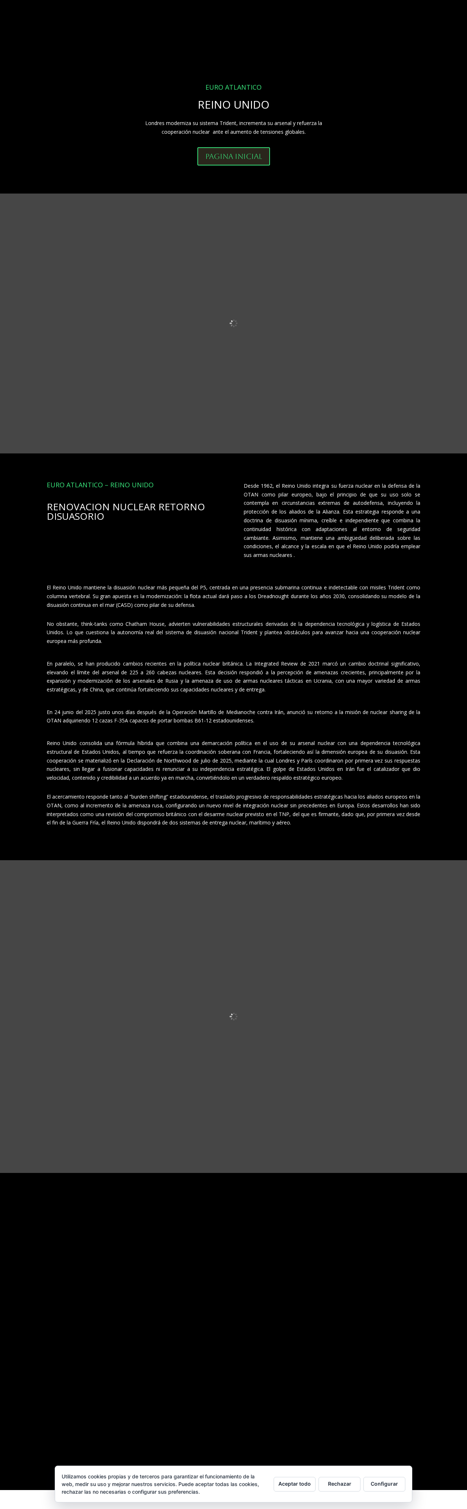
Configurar (384, 1484)
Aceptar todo (294, 1484)
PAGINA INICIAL (233, 156)
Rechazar (339, 1484)
